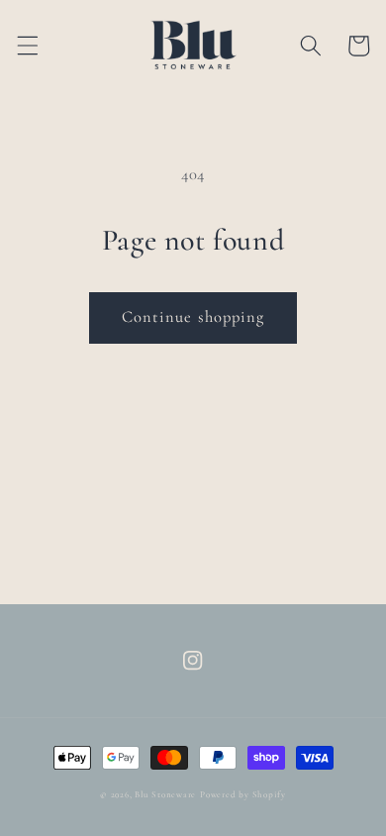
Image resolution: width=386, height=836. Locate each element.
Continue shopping (193, 317)
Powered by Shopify (243, 794)
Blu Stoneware (165, 794)
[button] (26, 45)
